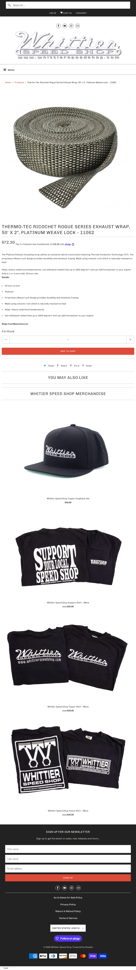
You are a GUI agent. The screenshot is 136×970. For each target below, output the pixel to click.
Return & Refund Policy (68, 911)
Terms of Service (68, 918)
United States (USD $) (66, 928)
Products (19, 82)
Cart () (67, 13)
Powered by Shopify (83, 947)
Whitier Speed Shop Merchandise (68, 393)
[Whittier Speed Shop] (68, 45)
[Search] (9, 5)
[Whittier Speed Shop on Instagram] (71, 26)
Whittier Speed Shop (61, 947)
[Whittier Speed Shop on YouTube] (65, 26)
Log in (52, 13)
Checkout (81, 13)
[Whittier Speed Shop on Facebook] (58, 26)
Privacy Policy (68, 904)
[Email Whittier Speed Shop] (77, 26)
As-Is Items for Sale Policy (68, 897)
